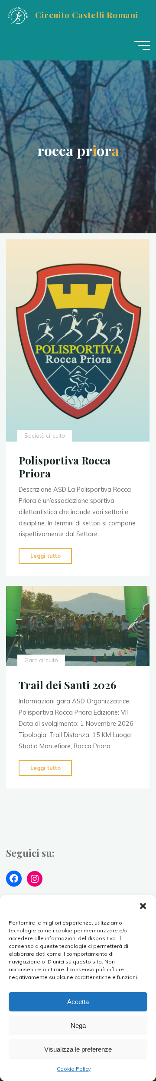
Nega (78, 1025)
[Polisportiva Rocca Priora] (78, 340)
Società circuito (44, 435)
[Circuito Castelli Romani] (17, 15)
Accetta (78, 1001)
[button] (143, 906)
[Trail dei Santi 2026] (78, 626)
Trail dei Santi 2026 (67, 685)
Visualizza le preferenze (78, 1049)
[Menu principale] (142, 45)
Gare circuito (41, 660)
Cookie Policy (74, 1068)
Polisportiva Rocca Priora (64, 467)
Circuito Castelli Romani (86, 15)
